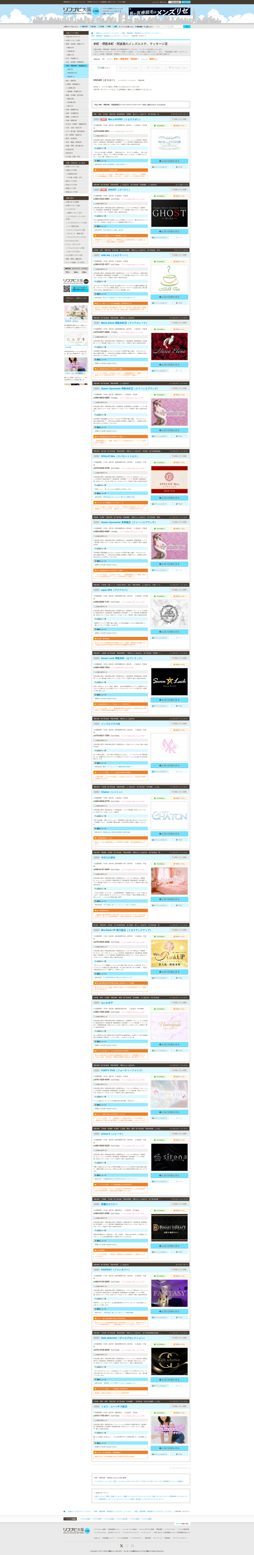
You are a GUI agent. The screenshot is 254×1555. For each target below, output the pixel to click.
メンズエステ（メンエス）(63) (105, 1481)
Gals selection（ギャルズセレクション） (120, 1338)
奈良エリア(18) (71, 184)
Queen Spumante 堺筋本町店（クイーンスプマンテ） (127, 388)
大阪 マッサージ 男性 (101, 1496)
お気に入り (149, 27)
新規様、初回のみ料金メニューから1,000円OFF (112, 1393)
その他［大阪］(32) (73, 156)
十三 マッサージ (158, 1499)
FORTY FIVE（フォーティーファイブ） (119, 1070)
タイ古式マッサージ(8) (74, 255)
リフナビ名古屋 (121, 1519)
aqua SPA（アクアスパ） (112, 590)
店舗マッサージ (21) (74, 213)
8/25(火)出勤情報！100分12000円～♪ (115, 164)
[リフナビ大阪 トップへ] (82, 11)
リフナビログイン (136, 1538)
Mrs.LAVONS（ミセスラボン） (118, 119)
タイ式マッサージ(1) (154, 1481)
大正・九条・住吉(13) (74, 127)
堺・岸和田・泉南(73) (74, 135)
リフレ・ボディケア (73, 244)
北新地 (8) (71, 51)
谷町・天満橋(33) (72, 113)
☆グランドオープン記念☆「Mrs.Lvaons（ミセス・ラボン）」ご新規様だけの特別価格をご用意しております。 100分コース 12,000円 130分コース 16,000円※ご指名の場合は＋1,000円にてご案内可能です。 (120, 175)
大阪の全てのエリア (73, 36)
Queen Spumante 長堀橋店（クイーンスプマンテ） (126, 522)
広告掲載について (108, 1538)
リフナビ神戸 (97, 1519)
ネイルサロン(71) (72, 240)
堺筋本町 (85, 26)
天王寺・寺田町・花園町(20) (76, 124)
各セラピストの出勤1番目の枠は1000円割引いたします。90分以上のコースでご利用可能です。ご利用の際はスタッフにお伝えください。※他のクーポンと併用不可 (120, 1323)
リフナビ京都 (109, 1519)
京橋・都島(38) (71, 120)
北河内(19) (70, 149)
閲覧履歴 (139, 27)
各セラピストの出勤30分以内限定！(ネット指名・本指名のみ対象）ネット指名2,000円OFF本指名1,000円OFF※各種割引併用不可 (120, 644)
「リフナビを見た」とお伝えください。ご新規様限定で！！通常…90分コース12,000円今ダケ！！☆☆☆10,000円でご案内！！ (120, 575)
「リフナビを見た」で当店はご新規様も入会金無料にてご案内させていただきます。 (120, 1255)
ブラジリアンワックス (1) (76, 237)
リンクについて (146, 1532)
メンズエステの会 (107, 723)
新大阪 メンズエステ (143, 1499)
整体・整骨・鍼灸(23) (74, 259)
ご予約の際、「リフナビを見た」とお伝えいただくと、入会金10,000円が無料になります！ (120, 777)
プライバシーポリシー (180, 1538)
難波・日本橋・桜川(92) (74, 95)
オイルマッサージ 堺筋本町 (166, 1496)
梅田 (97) (70, 47)
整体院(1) (167, 1481)
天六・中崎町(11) (72, 58)
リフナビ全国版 (71, 1519)
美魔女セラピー (106, 1204)
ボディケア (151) (73, 251)
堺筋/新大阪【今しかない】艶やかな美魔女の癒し (119, 497)
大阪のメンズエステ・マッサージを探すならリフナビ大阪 (128, 1551)
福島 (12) (70, 54)
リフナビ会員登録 (122, 1538)
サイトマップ (157, 1538)
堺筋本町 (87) (72, 73)
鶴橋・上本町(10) (72, 117)
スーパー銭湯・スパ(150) (75, 262)
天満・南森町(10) (72, 109)
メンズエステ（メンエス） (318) (76, 217)
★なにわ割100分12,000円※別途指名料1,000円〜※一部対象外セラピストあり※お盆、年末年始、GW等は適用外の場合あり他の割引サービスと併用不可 (120, 1056)
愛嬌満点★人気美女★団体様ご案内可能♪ (116, 832)
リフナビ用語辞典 (183, 1529)
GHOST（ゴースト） (113, 189)
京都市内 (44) (72, 174)
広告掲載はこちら (169, 1532)
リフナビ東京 (134, 1519)
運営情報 (148, 1538)
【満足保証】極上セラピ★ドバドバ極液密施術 (118, 1312)
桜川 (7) (70, 106)
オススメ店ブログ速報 (146, 1529)
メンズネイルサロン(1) (126, 1481)
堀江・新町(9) (71, 80)
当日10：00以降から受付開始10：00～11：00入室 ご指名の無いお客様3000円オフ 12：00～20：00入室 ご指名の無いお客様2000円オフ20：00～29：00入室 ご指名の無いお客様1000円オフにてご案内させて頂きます (120, 308)
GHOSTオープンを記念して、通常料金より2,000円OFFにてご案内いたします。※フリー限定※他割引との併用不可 (120, 241)
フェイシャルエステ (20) (76, 230)
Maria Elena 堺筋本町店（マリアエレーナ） (121, 323)
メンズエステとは (100, 1532)
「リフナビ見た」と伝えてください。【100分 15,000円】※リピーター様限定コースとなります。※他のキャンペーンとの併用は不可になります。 (120, 508)
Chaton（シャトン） (109, 792)
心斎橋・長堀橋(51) (73, 84)
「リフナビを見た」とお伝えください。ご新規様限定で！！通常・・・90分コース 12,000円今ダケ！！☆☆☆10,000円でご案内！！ (120, 374)
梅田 (115, 26)
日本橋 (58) (71, 102)
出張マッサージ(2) (72, 166)
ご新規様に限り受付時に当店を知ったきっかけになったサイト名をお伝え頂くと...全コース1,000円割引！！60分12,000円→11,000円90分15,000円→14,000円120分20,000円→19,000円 (120, 916)
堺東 (109, 26)
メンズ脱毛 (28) (73, 226)
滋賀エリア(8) (71, 188)
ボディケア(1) (141, 1481)
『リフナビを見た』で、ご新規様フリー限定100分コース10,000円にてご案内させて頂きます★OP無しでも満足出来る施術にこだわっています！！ (120, 1119)
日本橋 (101, 26)
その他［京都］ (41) (74, 177)
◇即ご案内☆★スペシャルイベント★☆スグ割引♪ (119, 905)
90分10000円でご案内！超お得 (113, 230)
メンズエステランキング (130, 1532)
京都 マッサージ (117, 1496)
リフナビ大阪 (85, 1519)
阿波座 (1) (71, 76)
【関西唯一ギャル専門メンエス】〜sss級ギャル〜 (119, 1383)
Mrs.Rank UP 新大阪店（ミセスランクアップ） (123, 930)
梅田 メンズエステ (130, 1496)
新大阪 (93, 26)
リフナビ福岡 (146, 1519)
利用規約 (167, 1538)
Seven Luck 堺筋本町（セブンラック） (119, 658)
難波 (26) (70, 98)
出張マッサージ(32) (73, 40)
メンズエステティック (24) (77, 222)
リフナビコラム (170, 1529)
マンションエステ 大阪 (147, 1496)
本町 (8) (70, 69)
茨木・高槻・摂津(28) (74, 142)
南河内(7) (69, 153)
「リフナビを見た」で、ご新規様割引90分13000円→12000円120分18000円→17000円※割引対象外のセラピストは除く (120, 709)
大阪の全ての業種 (72, 202)
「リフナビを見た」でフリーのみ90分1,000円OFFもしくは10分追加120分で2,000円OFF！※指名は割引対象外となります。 (120, 1190)
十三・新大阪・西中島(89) (75, 131)
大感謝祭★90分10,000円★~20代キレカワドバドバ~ (120, 1179)
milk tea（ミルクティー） (112, 255)
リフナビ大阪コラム (127, 27)
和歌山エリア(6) (72, 192)
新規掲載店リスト (114, 1529)
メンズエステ (71, 209)
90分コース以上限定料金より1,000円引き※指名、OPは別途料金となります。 (120, 843)
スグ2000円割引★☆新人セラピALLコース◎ (117, 977)
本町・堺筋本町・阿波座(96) (76, 65)
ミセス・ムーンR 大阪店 (111, 1406)
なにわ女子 (104, 1002)
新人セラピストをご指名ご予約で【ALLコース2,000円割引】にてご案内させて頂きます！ (120, 988)
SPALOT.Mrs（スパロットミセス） (117, 456)
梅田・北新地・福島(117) (75, 44)
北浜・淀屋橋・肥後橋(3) (75, 62)
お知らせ (97, 1538)
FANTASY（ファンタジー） (113, 1269)
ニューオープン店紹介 (129, 1529)
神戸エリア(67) (71, 181)
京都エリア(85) (71, 170)
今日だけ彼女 (105, 857)
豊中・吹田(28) (71, 138)
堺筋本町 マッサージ (106, 1499)
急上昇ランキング (114, 1532)
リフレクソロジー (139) (75, 248)
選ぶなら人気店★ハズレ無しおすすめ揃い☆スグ (119, 297)
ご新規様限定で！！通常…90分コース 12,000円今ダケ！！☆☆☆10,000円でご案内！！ (120, 442)
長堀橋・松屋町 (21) (74, 91)
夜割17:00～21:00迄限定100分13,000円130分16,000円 (115, 1456)
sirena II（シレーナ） (109, 1133)
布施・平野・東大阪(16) (74, 145)
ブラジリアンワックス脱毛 (124, 1499)
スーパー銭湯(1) (177, 1481)
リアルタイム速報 (100, 1529)
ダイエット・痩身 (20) (75, 233)
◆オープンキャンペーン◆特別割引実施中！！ (118, 766)
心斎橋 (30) (71, 88)
